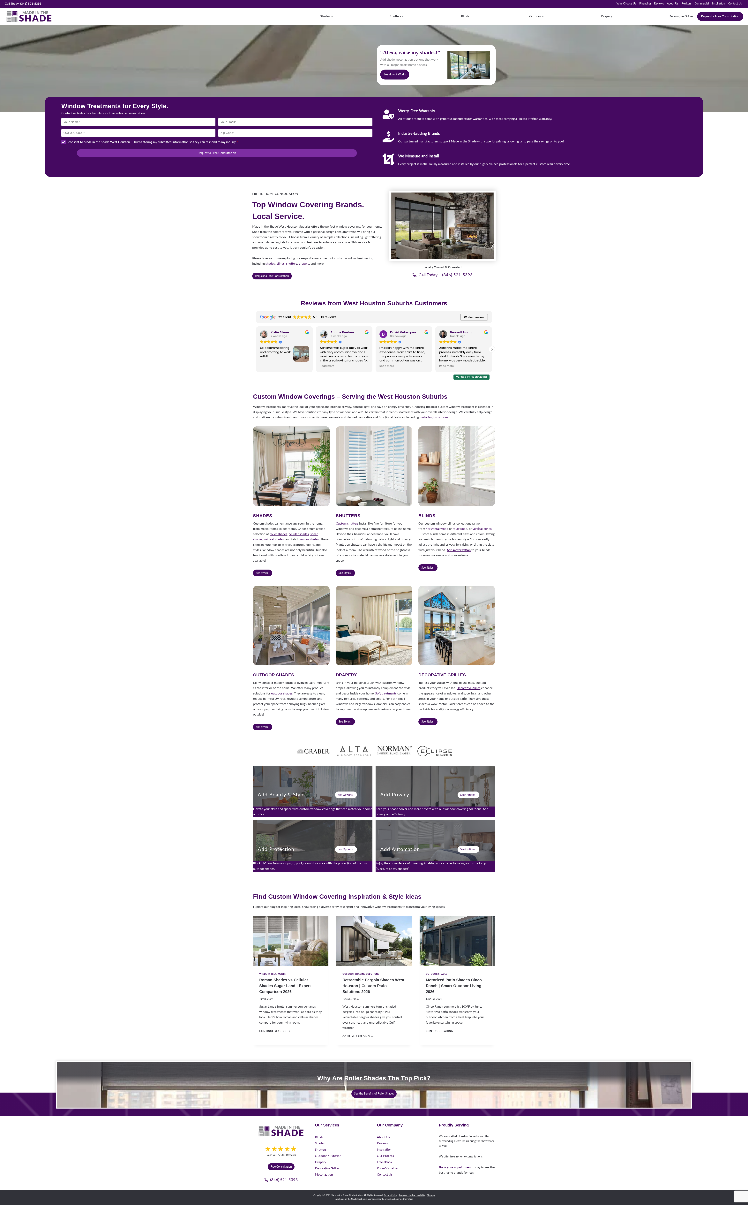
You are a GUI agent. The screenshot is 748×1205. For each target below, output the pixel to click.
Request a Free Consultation (720, 16)
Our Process (385, 1155)
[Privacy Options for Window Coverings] (435, 791)
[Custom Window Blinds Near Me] (456, 466)
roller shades (278, 534)
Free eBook (384, 1162)
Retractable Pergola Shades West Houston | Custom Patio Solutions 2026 (373, 986)
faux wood (460, 528)
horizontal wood (437, 528)
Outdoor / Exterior (328, 1155)
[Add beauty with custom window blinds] (312, 791)
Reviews (659, 3)
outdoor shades (281, 693)
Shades (320, 1143)
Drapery (606, 16)
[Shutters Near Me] (374, 466)
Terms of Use (405, 1195)
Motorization (324, 1174)
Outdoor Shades (436, 974)
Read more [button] (267, 366)
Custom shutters (347, 523)
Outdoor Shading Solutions (360, 974)
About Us (672, 3)
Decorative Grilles (681, 16)
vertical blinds (482, 528)
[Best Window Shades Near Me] (291, 466)
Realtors (686, 3)
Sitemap (431, 1195)
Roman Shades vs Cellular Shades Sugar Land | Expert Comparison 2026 (285, 986)
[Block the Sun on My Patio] (312, 846)
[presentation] (290, 941)
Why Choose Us (626, 3)
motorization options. (434, 417)
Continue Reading (274, 1031)
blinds (280, 263)
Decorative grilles (468, 688)
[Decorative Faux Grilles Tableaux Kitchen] (456, 625)
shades (270, 263)
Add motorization (459, 550)
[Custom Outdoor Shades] (291, 625)
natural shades (274, 539)
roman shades (309, 539)
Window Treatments (272, 974)
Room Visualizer (388, 1168)
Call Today (23, 3)
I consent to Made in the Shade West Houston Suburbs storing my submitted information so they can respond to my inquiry (152, 142)
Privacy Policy (390, 1195)
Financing (645, 3)
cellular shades (299, 534)
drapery (304, 263)
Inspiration (718, 3)
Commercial (702, 3)
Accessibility (419, 1195)
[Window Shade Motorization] (435, 846)
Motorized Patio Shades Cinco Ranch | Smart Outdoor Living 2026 (454, 986)
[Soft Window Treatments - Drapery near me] (374, 625)
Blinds (319, 1137)
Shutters (320, 1149)
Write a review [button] (474, 317)
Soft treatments (386, 693)
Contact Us (735, 3)
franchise (408, 1199)
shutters (291, 263)
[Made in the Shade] (281, 1131)
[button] (256, 349)
